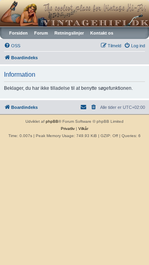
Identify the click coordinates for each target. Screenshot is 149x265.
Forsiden (18, 33)
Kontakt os (101, 33)
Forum (41, 33)
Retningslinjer (69, 33)
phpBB (52, 121)
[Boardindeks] (74, 13)
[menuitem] (12, 45)
